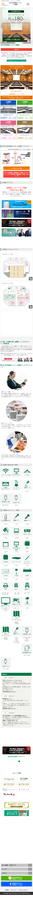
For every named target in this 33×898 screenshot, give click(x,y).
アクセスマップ (15, 168)
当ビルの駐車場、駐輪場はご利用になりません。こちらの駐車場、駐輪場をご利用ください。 (16, 174)
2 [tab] (11, 761)
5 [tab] (19, 761)
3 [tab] (14, 761)
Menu (28, 3)
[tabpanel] (16, 753)
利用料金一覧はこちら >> (9, 708)
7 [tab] (24, 761)
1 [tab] (9, 761)
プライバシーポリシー (23, 889)
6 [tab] (22, 761)
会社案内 (7, 889)
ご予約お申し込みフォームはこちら (16, 60)
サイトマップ (14, 889)
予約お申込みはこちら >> (9, 691)
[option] (16, 25)
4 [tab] (16, 761)
